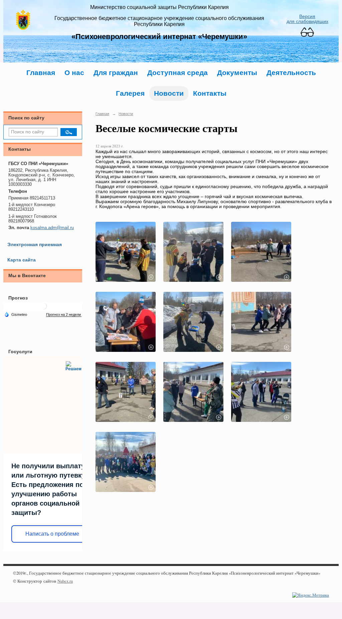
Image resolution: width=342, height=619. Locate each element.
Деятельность (291, 72)
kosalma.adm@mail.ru (52, 227)
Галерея (130, 93)
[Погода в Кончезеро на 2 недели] (63, 315)
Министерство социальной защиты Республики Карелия (159, 7)
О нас (74, 72)
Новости (169, 93)
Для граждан (116, 72)
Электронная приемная (34, 244)
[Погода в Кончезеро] (43, 308)
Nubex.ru (65, 581)
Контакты (209, 93)
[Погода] (15, 314)
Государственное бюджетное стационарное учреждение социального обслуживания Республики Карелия (159, 21)
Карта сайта (21, 259)
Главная (40, 72)
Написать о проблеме (52, 534)
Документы (237, 72)
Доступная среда (177, 72)
